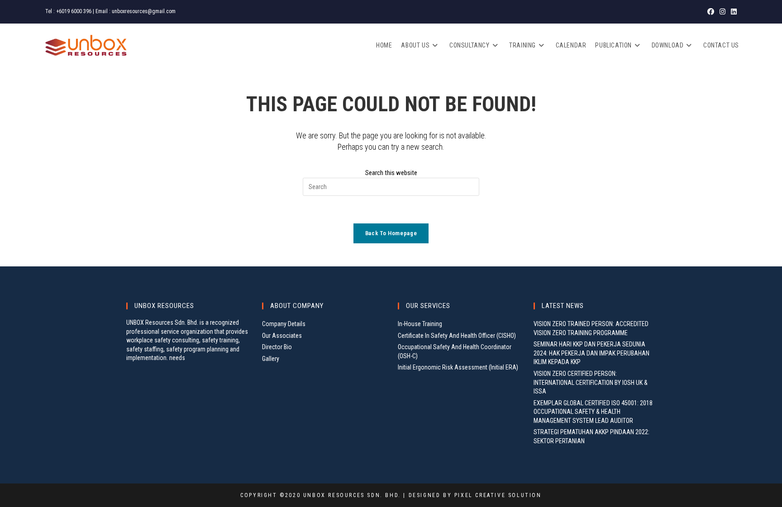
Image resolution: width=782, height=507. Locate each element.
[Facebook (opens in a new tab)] (711, 11)
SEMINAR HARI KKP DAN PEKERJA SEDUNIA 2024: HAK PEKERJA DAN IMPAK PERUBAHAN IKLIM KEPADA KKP (591, 353)
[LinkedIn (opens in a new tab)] (732, 11)
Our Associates (282, 335)
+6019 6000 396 (73, 11)
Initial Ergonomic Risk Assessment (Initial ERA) (458, 367)
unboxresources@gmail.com (144, 11)
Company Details (283, 323)
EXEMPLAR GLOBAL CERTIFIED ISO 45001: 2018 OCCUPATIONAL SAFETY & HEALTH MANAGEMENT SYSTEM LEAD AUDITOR (593, 411)
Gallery (270, 358)
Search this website (391, 173)
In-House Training (420, 323)
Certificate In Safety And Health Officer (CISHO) (457, 335)
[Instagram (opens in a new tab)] (722, 11)
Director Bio (277, 347)
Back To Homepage (391, 233)
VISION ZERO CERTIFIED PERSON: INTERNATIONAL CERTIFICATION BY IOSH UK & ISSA (591, 382)
